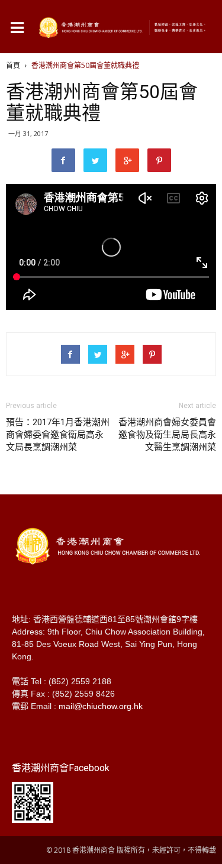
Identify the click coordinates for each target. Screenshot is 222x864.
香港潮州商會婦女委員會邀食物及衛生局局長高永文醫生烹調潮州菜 (167, 434)
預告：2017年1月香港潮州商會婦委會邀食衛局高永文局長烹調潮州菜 (58, 434)
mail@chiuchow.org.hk (101, 706)
